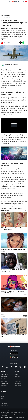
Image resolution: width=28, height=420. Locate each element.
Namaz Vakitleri (18, 381)
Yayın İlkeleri (3, 401)
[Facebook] (15, 366)
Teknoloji (8, 15)
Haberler (3, 15)
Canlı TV (16, 374)
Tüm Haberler (4, 385)
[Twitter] (2, 366)
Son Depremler (18, 383)
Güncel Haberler (4, 374)
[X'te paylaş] (20, 42)
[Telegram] (20, 366)
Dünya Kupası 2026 (5, 388)
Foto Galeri (17, 376)
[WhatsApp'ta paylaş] (23, 42)
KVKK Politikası (4, 403)
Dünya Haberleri (4, 383)
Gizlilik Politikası (4, 405)
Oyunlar (16, 378)
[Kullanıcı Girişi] (23, 1)
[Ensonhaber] (14, 1)
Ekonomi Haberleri (5, 378)
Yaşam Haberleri (4, 381)
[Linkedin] (24, 366)
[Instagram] (7, 366)
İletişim (2, 398)
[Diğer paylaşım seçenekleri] (26, 42)
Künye (2, 396)
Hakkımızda (3, 394)
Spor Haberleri (4, 376)
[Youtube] (11, 366)
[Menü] (1, 1)
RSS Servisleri (18, 385)
